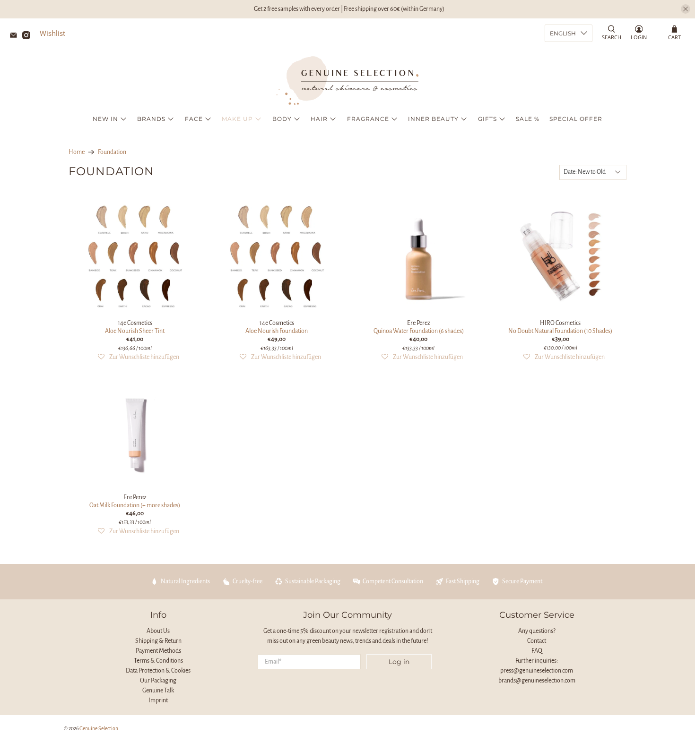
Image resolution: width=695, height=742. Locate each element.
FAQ (536, 651)
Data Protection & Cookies (158, 670)
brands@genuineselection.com (536, 680)
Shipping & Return (158, 641)
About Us (158, 631)
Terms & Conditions (158, 660)
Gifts (487, 118)
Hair (319, 118)
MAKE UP (237, 118)
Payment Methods (158, 651)
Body (282, 118)
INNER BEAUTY (433, 118)
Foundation (112, 152)
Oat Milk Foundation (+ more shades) (134, 505)
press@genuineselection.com (536, 670)
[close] (685, 9)
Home (77, 152)
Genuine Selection (98, 728)
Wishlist (52, 33)
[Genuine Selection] (347, 80)
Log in (399, 661)
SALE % (527, 118)
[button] (138, 357)
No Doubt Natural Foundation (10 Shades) (560, 331)
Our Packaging (158, 680)
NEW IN (105, 118)
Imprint (158, 700)
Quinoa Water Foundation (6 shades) (419, 331)
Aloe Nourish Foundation (276, 331)
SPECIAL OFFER (575, 118)
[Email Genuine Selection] (15, 36)
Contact (536, 641)
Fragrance (368, 118)
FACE (194, 118)
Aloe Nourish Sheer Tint (135, 331)
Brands (151, 118)
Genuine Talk (158, 690)
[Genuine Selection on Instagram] (28, 36)
